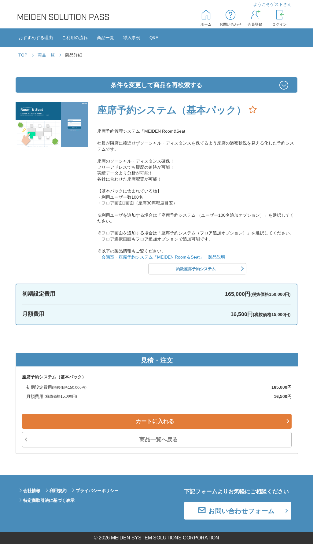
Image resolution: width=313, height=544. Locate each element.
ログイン (279, 24)
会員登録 (255, 24)
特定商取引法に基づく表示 (49, 500)
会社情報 (31, 490)
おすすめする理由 (36, 37)
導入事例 (131, 37)
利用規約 (58, 490)
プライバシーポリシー (97, 490)
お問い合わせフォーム (241, 510)
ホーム (206, 24)
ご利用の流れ (75, 37)
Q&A (153, 37)
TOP (22, 55)
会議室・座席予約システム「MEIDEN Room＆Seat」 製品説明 (163, 257)
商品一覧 (105, 37)
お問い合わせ (230, 24)
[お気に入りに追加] (253, 110)
